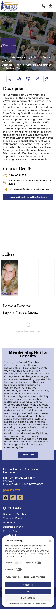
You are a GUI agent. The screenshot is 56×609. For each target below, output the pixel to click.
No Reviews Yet (10, 68)
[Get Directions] (37, 79)
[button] (44, 6)
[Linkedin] (20, 497)
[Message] (19, 79)
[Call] (28, 79)
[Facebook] (5, 497)
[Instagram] (13, 497)
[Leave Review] (46, 79)
